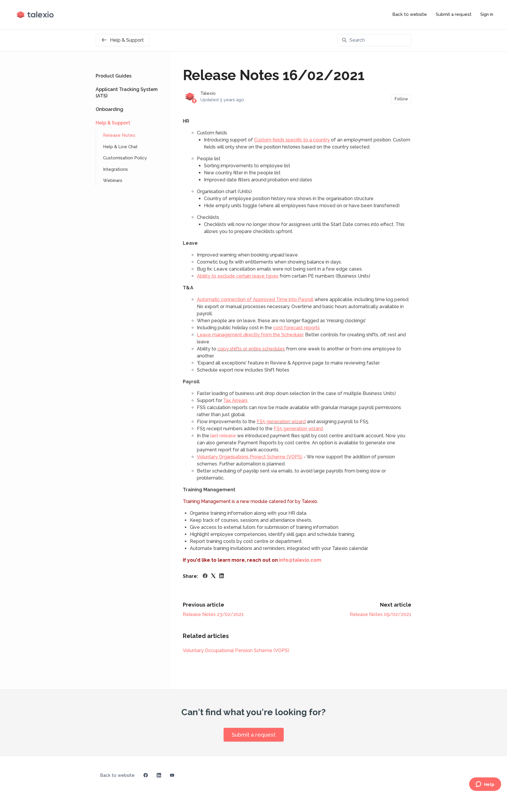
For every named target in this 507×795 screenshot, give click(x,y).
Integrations (115, 169)
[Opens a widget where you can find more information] (485, 784)
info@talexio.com (300, 560)
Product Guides (113, 76)
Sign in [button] (486, 14)
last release (223, 435)
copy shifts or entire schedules (251, 349)
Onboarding (109, 109)
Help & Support (113, 123)
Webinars (112, 180)
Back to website (409, 14)
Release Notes (119, 135)
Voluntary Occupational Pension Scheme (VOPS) (236, 650)
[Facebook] (205, 576)
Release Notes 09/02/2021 (380, 614)
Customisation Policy (125, 158)
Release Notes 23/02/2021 (213, 614)
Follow (401, 99)
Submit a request (453, 14)
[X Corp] (213, 576)
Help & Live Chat (120, 146)
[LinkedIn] (221, 576)
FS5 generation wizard (281, 421)
